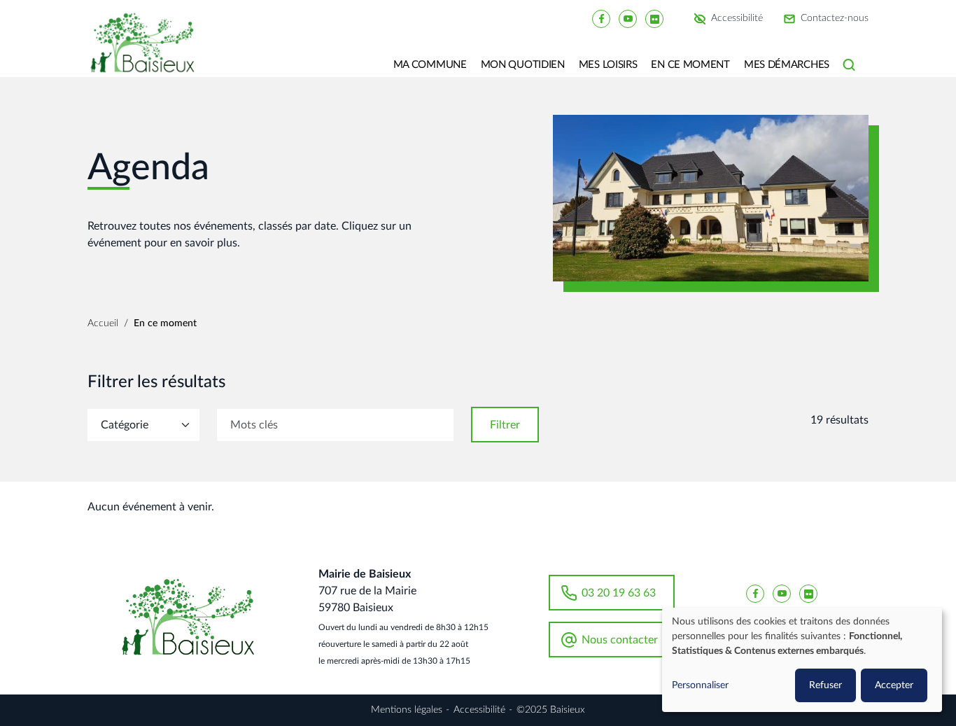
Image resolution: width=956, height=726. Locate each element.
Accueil (102, 323)
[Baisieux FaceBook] (601, 18)
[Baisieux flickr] (654, 18)
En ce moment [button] (690, 65)
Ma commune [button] (430, 65)
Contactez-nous (835, 19)
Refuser (825, 685)
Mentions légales (406, 710)
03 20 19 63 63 (619, 593)
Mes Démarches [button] (786, 65)
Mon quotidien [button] (523, 65)
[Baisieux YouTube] (628, 18)
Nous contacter (620, 639)
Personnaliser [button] (700, 685)
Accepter (894, 685)
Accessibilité (737, 19)
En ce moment (165, 323)
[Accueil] (147, 53)
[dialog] (802, 660)
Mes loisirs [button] (608, 65)
